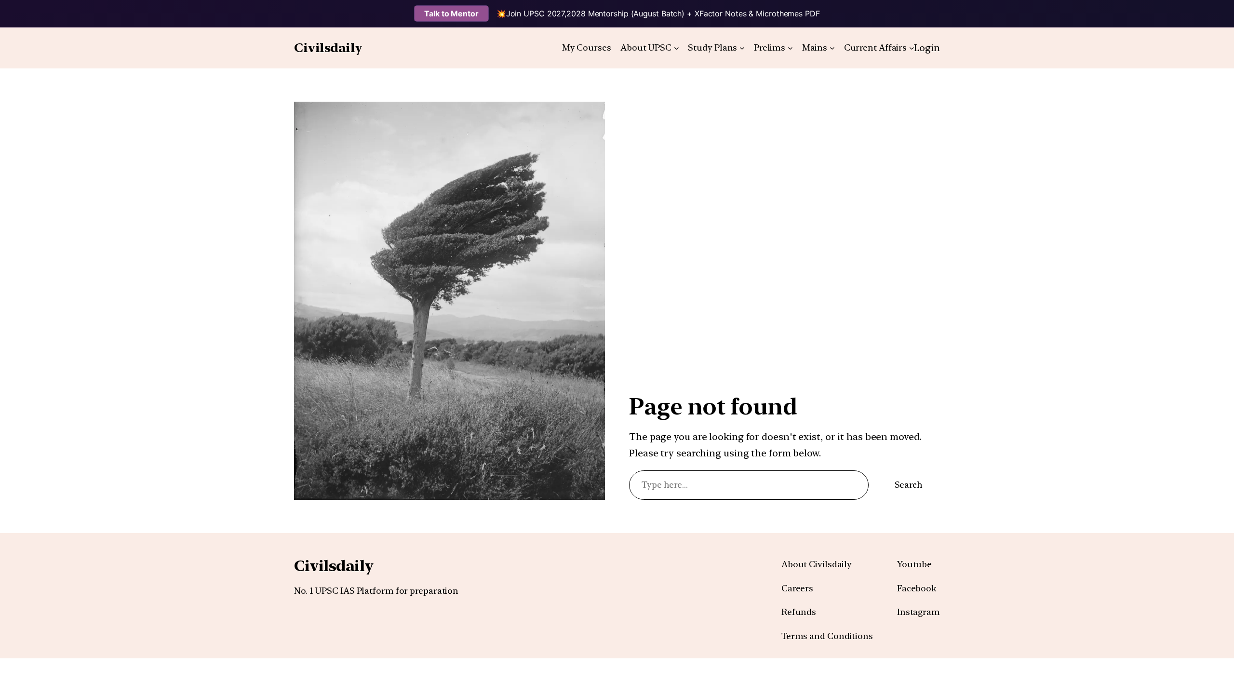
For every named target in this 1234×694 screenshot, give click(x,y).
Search (909, 485)
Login (927, 47)
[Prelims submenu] (790, 48)
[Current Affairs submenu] (911, 48)
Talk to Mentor (451, 13)
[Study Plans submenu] (742, 48)
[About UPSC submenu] (676, 48)
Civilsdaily (328, 47)
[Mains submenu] (832, 48)
